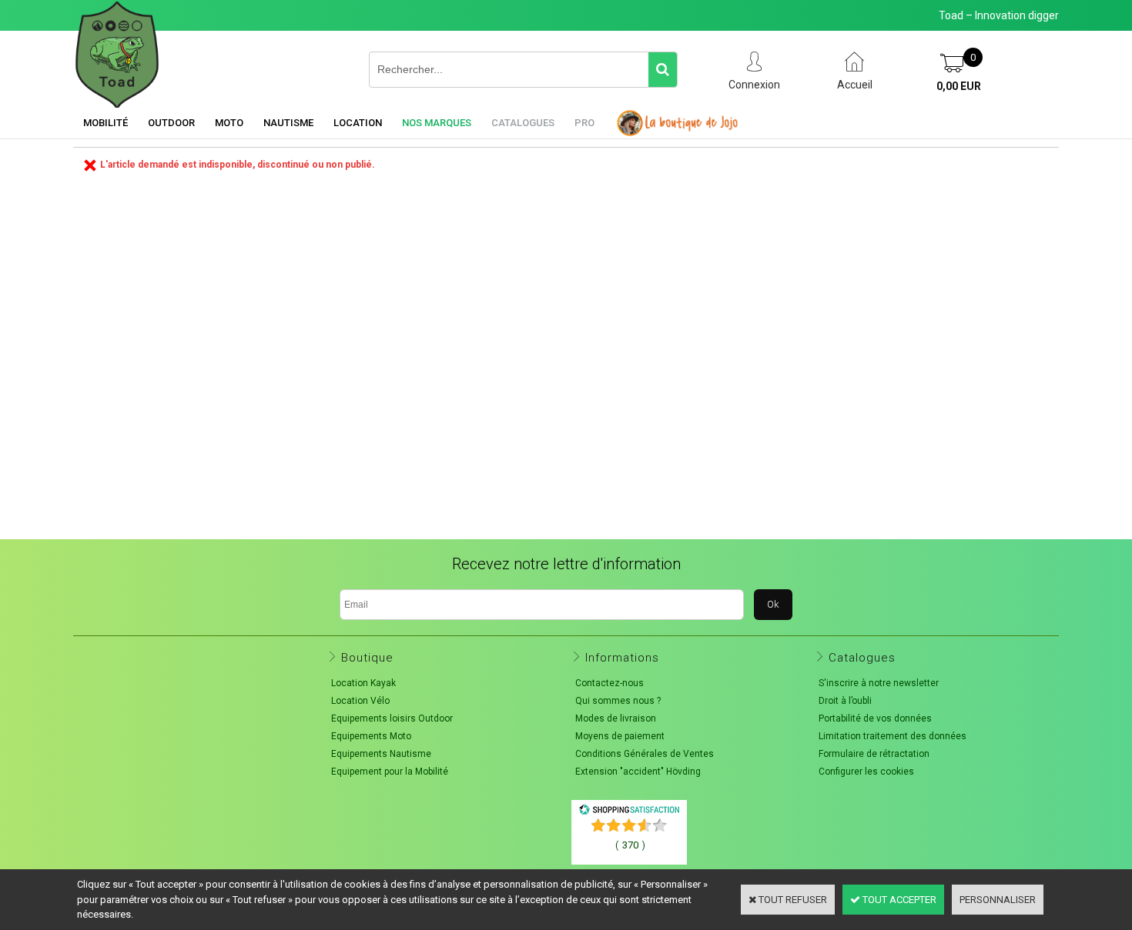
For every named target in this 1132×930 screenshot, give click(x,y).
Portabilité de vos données (875, 718)
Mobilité (105, 122)
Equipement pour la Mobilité (389, 771)
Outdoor (171, 122)
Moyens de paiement (620, 736)
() (630, 845)
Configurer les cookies (866, 771)
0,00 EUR (958, 86)
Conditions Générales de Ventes (644, 753)
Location (357, 122)
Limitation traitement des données (892, 736)
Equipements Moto (371, 736)
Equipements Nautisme (381, 753)
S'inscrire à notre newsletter (879, 683)
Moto (229, 122)
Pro (584, 122)
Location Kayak (363, 683)
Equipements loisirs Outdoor (392, 718)
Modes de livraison (615, 718)
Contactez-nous (609, 683)
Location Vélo (360, 700)
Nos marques (436, 122)
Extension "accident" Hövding (638, 771)
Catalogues (522, 122)
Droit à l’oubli (845, 700)
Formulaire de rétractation (874, 753)
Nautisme (288, 122)
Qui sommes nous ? (618, 700)
